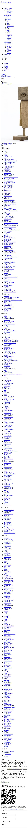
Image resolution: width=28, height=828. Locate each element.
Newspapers (9, 35)
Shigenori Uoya (7, 279)
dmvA (5, 192)
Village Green (7, 736)
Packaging (9, 36)
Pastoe (5, 471)
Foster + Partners (8, 208)
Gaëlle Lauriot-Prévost (9, 422)
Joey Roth (6, 441)
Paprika (5, 678)
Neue (5, 670)
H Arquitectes (7, 213)
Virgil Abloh (6, 499)
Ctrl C (5, 574)
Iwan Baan (6, 220)
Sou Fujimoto (7, 283)
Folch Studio (7, 599)
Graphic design (7, 19)
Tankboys (6, 716)
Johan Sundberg (7, 221)
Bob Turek (6, 392)
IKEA (5, 434)
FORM (5, 206)
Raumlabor (6, 271)
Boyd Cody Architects (9, 178)
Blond (5, 391)
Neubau (5, 669)
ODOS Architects (8, 255)
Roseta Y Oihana (8, 689)
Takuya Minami (7, 715)
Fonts (8, 30)
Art (7, 20)
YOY (5, 503)
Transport (9, 53)
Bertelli (5, 387)
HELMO (6, 612)
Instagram (6, 64)
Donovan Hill (7, 194)
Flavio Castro (7, 205)
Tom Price (6, 491)
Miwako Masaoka (8, 247)
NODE (5, 673)
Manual (5, 651)
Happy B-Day (7, 215)
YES (5, 755)
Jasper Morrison (7, 438)
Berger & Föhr (7, 559)
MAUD (5, 662)
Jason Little (6, 628)
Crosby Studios (7, 326)
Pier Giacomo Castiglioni (9, 473)
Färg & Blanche (7, 418)
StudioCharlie (7, 486)
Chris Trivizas (7, 566)
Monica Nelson (7, 665)
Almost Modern (7, 543)
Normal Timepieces (8, 469)
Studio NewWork (8, 711)
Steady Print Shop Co (9, 705)
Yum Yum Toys (7, 504)
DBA (5, 404)
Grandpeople (7, 604)
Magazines (9, 34)
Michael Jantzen (7, 246)
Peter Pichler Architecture (10, 266)
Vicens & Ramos (8, 305)
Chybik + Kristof (8, 187)
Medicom (6, 460)
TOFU (5, 302)
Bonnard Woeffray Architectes (11, 177)
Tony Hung (6, 730)
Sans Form (6, 696)
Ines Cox (6, 623)
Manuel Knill (7, 653)
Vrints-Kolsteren (7, 739)
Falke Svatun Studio (8, 417)
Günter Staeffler (7, 607)
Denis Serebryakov (8, 578)
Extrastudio (6, 198)
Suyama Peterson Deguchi (10, 292)
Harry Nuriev (7, 337)
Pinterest (6, 66)
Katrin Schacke (7, 638)
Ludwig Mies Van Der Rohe (10, 450)
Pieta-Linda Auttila (8, 267)
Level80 (5, 233)
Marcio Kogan (7, 236)
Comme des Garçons (8, 514)
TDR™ (5, 717)
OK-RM (6, 677)
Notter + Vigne (7, 676)
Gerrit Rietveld (7, 426)
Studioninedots (7, 289)
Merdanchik (6, 663)
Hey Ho (5, 613)
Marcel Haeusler (7, 654)
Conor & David (7, 571)
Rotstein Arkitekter (8, 359)
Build (5, 562)
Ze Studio (6, 746)
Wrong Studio (7, 742)
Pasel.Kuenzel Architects (9, 262)
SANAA (6, 275)
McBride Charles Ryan (9, 243)
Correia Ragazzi (7, 190)
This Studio (6, 724)
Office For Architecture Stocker (11, 256)
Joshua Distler (7, 635)
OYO (5, 259)
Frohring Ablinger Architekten (11, 210)
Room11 (6, 273)
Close (2, 147)
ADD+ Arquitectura (8, 156)
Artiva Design (7, 553)
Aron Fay (6, 551)
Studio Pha (6, 286)
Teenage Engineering (9, 487)
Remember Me (6, 821)
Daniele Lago (7, 403)
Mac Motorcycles (8, 452)
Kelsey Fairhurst (7, 446)
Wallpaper (9, 12)
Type (5, 494)
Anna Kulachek (7, 548)
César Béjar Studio (8, 185)
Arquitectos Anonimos (9, 166)
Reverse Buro (7, 686)
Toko (5, 727)
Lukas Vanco (7, 642)
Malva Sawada (7, 649)
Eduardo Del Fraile (8, 585)
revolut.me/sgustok (5, 782)
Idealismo (6, 621)
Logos (8, 32)
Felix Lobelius (7, 596)
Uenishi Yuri (6, 731)
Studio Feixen (7, 708)
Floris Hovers (7, 419)
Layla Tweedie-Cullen (9, 639)
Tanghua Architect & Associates (11, 297)
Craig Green (6, 516)
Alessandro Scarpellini (9, 540)
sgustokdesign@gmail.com (16, 809)
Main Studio (6, 646)
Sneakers (9, 17)
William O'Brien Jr (8, 309)
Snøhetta (6, 281)
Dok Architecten (7, 193)
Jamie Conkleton (7, 627)
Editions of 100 (7, 413)
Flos (5, 421)
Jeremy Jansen (7, 630)
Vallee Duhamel (7, 735)
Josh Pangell (6, 752)
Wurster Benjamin (8, 743)
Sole (5, 482)
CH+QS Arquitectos (8, 186)
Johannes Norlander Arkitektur (11, 223)
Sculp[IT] (6, 278)
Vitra (5, 500)
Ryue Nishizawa (7, 274)
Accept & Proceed (8, 539)
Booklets (9, 23)
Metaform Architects (8, 244)
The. (5, 490)
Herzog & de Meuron (9, 217)
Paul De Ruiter (7, 263)
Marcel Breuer (7, 456)
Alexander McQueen (9, 510)
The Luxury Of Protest (9, 719)
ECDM (5, 328)
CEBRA (6, 183)
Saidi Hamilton (7, 694)
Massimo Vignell (8, 658)
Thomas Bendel (7, 301)
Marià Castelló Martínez (9, 237)
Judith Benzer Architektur (10, 227)
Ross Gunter (6, 690)
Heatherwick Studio (8, 216)
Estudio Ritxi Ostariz (8, 588)
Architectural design (8, 8)
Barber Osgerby (7, 384)
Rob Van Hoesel (7, 688)
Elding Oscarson (7, 329)
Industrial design (7, 42)
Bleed (5, 390)
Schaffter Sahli (7, 697)
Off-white (6, 527)
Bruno (5, 395)
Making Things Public (9, 647)
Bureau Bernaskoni (8, 181)
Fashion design (7, 15)
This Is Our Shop (8, 722)
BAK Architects (7, 173)
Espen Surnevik (7, 197)
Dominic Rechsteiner (9, 581)
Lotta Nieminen (7, 640)
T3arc (5, 293)
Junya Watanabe (7, 523)
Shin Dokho (6, 701)
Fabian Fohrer (7, 592)
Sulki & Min (6, 713)
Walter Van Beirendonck (9, 533)
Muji (5, 465)
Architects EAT (7, 163)
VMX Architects (7, 308)
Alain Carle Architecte (9, 159)
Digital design (7, 9)
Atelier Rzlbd (7, 169)
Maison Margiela (8, 524)
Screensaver (9, 11)
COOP (5, 573)
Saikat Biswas (7, 480)
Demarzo (6, 406)
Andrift (5, 547)
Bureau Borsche (7, 563)
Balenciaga (6, 512)
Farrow (5, 594)
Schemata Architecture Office (10, 277)
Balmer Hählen (7, 557)
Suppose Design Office (9, 290)
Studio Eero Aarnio (8, 483)
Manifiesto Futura (8, 650)
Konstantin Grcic (8, 448)
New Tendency (7, 468)
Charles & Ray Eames (9, 399)
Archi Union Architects (9, 162)
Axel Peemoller (7, 555)
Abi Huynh (6, 538)
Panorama (6, 260)
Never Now (6, 671)
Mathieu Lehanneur (8, 459)
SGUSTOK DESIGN (6, 2)
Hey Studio (6, 615)
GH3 (5, 212)
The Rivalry (6, 720)
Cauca (5, 398)
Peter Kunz (6, 265)
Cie (4, 189)
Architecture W (7, 164)
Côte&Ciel (6, 515)
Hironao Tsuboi (7, 433)
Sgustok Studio (7, 700)
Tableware (9, 50)
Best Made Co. (7, 388)
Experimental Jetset (8, 590)
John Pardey (6, 224)
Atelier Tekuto (7, 170)
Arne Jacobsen (7, 382)
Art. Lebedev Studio (8, 383)
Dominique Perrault (8, 410)
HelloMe (6, 609)
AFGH (5, 158)
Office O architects (8, 258)
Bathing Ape (7, 386)
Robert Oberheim (8, 479)
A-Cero (5, 154)
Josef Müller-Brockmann (9, 634)
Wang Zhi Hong (7, 740)
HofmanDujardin (8, 219)
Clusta (5, 569)
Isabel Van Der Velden (9, 626)
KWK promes (7, 232)
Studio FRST (7, 366)
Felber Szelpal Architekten (10, 202)
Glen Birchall (7, 601)
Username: (4, 813)
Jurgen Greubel (7, 444)
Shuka (5, 703)
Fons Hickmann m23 (9, 600)
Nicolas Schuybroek (8, 250)
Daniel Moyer (7, 402)
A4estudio (6, 155)
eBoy (5, 411)
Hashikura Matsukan (8, 429)
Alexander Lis (7, 542)
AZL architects (7, 171)
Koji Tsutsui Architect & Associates (12, 229)
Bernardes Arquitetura (9, 174)
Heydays (6, 616)
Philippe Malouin (8, 472)
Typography (9, 40)
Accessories (9, 43)
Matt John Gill (7, 659)
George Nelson (7, 423)
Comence (6, 570)
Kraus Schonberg (8, 231)
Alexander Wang (8, 511)
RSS (5, 70)
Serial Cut (6, 699)
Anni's (5, 550)
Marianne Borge (7, 239)
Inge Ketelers (7, 624)
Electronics (9, 46)
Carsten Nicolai (7, 565)
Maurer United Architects (10, 242)
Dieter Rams (6, 407)
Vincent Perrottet (7, 738)
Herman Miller (7, 432)
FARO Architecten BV (9, 200)
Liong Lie (6, 235)
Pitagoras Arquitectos (9, 269)
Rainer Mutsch (7, 476)
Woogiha (6, 502)
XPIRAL (6, 310)
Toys (8, 51)
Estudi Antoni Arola (8, 414)
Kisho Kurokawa (8, 228)
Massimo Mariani (8, 240)
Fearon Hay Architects (9, 201)
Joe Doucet (6, 632)
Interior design (7, 54)
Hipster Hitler (7, 617)
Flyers (8, 28)
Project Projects (7, 682)
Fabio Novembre (8, 415)
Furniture (9, 47)
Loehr (5, 449)
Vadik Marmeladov (8, 495)
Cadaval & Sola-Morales (9, 182)
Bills (8, 22)
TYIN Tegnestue (8, 304)
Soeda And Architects (9, 282)
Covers (8, 27)
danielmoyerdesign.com (6, 83)
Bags (8, 16)
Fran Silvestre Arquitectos (10, 209)
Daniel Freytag (7, 576)
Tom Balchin (7, 728)
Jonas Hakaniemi (8, 442)
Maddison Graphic (8, 643)
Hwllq (5, 620)
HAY (5, 430)
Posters (8, 39)
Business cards (10, 26)
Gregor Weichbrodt (8, 605)
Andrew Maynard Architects (10, 160)
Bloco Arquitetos (8, 175)
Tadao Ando (6, 294)
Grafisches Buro (7, 603)
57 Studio (6, 152)
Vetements (6, 531)
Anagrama (6, 544)
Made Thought (7, 453)
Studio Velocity (7, 287)
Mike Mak (6, 464)
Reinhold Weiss (7, 477)
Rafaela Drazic (7, 685)
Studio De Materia (8, 285)
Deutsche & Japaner (8, 580)
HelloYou (6, 611)
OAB (5, 254)
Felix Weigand (7, 597)
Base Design (7, 558)
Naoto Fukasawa (8, 467)
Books (8, 24)
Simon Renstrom (7, 704)
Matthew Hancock (8, 661)
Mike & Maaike (7, 463)
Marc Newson (7, 454)
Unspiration (6, 732)
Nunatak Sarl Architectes (9, 252)
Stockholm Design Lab (9, 707)
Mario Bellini (7, 457)
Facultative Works (8, 593)
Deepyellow (6, 577)
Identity (8, 31)
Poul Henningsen (8, 475)
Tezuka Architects (8, 298)
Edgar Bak (6, 582)
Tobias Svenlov (7, 726)
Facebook (6, 63)
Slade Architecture (8, 363)
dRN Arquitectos (8, 196)
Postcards (9, 38)
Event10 (6, 589)
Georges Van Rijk (8, 425)
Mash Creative (7, 657)
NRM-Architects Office (9, 251)
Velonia (5, 496)
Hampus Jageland (8, 608)
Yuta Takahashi (7, 744)
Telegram (6, 67)
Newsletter (6, 69)
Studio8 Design (7, 712)
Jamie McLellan (7, 437)
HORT (5, 619)
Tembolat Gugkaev (8, 488)
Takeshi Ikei (6, 296)
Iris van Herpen (7, 522)
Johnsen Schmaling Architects (11, 225)
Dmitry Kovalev (11, 769)
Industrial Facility (8, 436)
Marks (5, 655)
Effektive (6, 586)
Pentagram (6, 680)
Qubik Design (7, 684)
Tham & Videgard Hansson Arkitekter (13, 300)
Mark (5, 526)
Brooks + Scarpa (7, 179)
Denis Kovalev (18, 769)
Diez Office (6, 409)
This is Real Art (7, 723)
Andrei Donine (7, 546)
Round (5, 692)
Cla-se (5, 567)
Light (8, 49)
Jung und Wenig (7, 636)
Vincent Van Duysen (8, 306)
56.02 (5, 151)
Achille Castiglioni (8, 380)
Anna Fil (25, 769)
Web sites (9, 13)
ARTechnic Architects (9, 167)
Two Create (6, 492)
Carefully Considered (9, 396)
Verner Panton (7, 498)
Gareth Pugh (7, 519)
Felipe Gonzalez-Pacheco (10, 204)
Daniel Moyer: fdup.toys (6, 143)
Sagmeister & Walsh (8, 693)
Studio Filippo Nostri (9, 709)
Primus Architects (8, 270)
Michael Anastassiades (9, 461)
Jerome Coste (7, 440)
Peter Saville (6, 681)
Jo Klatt (5, 631)
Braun (5, 394)
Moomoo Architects (8, 248)
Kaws (5, 445)
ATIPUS (6, 554)
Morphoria (6, 666)
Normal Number (7, 674)
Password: (4, 817)
